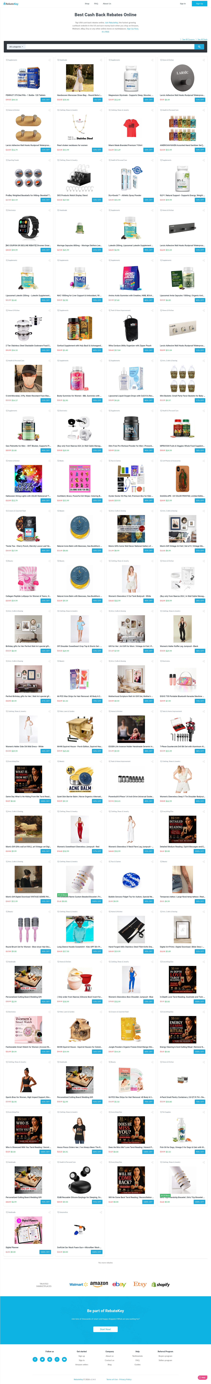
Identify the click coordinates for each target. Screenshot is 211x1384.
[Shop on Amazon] (97, 1285)
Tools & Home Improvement (120, 310)
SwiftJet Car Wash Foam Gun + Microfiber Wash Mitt (80, 1247)
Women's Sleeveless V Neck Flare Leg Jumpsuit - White (133, 847)
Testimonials (137, 1356)
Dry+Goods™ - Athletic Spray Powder (125, 195)
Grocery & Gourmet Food (17, 511)
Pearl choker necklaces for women (72, 145)
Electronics (12, 210)
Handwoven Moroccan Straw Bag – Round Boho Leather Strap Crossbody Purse (92, 95)
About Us (107, 3)
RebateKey (78, 1379)
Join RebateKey (111, 22)
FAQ (96, 3)
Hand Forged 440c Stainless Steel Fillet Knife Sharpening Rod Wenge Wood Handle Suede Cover (151, 947)
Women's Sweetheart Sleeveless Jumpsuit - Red (78, 847)
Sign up (82, 1356)
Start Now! (105, 1329)
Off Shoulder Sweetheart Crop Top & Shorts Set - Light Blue (83, 646)
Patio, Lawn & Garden (66, 711)
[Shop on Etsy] (138, 1285)
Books (61, 461)
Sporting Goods (13, 160)
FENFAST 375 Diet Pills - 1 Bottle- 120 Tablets (25, 95)
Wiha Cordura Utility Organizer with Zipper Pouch (130, 345)
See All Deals (202, 39)
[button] (49, 60)
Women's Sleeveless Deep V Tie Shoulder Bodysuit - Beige (185, 796)
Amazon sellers (81, 1364)
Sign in (82, 1360)
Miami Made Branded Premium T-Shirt (125, 145)
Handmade (63, 60)
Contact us (109, 1360)
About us (110, 1356)
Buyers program (165, 1356)
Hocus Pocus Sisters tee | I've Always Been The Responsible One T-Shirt (88, 1147)
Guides (138, 1364)
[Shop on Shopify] (159, 1285)
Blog (109, 1364)
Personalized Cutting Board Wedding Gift (24, 997)
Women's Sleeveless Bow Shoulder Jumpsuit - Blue (131, 997)
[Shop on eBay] (118, 1285)
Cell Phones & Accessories (171, 461)
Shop (87, 3)
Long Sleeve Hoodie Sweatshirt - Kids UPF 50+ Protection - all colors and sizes (91, 947)
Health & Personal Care (170, 110)
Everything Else (13, 761)
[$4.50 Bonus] (79, 879)
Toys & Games (116, 461)
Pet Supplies (166, 1112)
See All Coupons (188, 39)
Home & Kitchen (168, 60)
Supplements (12, 60)
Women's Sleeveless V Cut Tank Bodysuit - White (130, 596)
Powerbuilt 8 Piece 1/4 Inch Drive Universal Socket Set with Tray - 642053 (141, 796)
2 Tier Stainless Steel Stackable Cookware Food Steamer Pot (32, 345)
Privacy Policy (125, 1379)
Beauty (61, 511)
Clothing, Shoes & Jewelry (68, 110)
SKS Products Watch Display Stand (72, 195)
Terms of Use (112, 1379)
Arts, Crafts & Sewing (169, 361)
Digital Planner (12, 1247)
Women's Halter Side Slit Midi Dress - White (24, 746)
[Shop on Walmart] (77, 1285)
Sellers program (165, 1360)
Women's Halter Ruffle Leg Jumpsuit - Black (179, 646)
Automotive (63, 1212)
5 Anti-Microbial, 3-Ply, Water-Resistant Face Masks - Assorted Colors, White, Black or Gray (45, 396)
